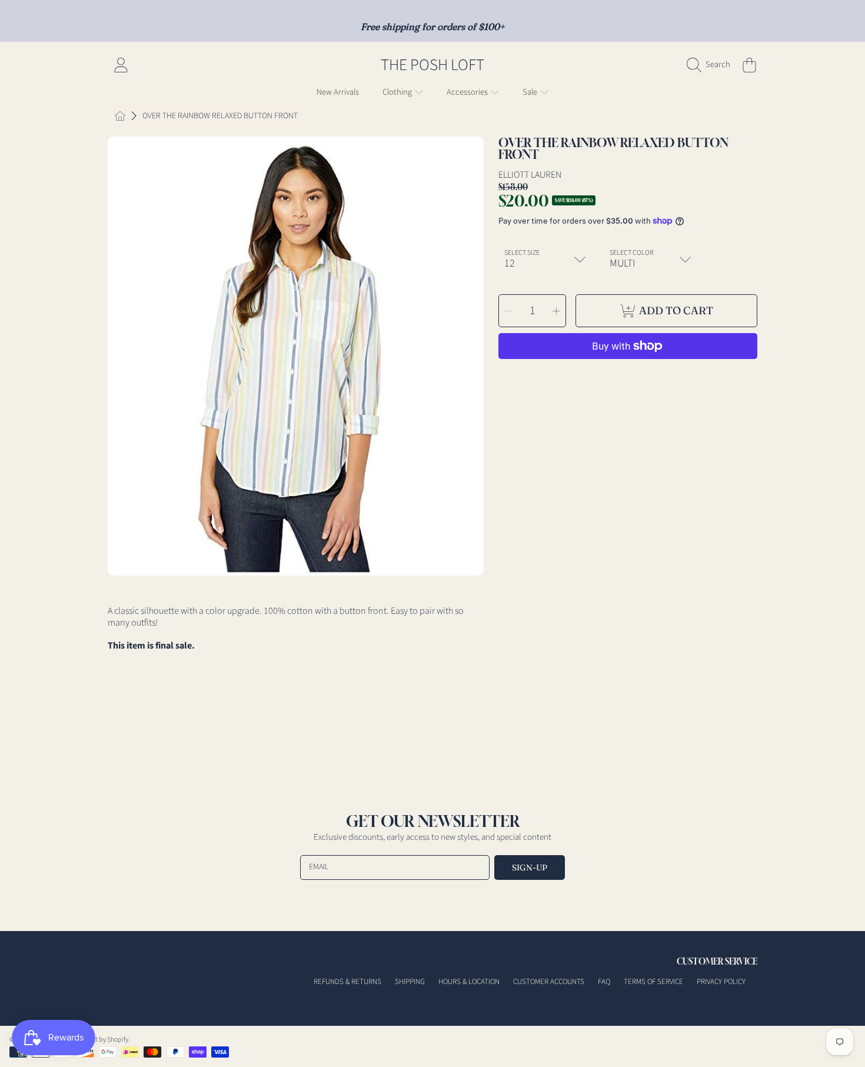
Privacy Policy (721, 981)
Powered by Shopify (100, 1040)
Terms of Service (653, 981)
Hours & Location (469, 981)
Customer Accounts (548, 981)
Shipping (410, 981)
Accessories (468, 92)
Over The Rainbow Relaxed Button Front (220, 116)
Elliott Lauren (529, 175)
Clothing (398, 92)
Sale (531, 92)
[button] (711, 65)
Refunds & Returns (347, 981)
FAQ (604, 981)
